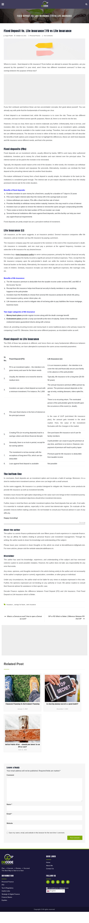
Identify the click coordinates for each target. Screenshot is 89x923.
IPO (3, 885)
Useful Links (6, 891)
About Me (49, 865)
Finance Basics (7, 897)
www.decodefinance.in (44, 548)
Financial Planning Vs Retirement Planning (23, 704)
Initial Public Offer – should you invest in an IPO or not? (22, 745)
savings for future (19, 604)
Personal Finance (35, 35)
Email (9, 814)
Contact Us (50, 868)
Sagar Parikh (9, 35)
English (52, 891)
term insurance (31, 604)
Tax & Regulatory (7, 888)
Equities (4, 900)
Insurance (10, 604)
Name (9, 804)
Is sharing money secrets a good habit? (62, 704)
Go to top (82, 522)
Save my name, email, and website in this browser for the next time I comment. (37, 833)
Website (10, 823)
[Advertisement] (44, 89)
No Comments (48, 35)
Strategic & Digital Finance (11, 894)
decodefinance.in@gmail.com (73, 545)
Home (48, 862)
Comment (10, 775)
